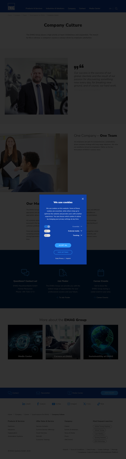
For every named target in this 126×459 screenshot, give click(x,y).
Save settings (63, 252)
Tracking (76, 235)
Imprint (68, 258)
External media (73, 231)
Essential (76, 226)
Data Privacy (59, 258)
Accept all (63, 245)
